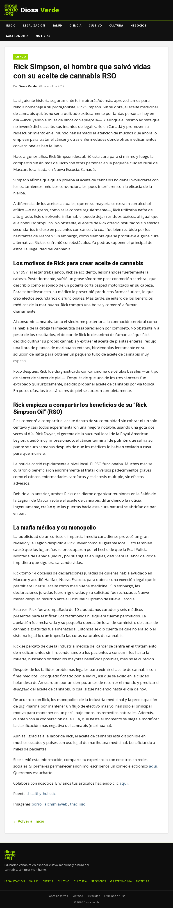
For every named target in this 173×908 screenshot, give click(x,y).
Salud (57, 25)
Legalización (34, 25)
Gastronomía (17, 36)
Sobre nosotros (58, 896)
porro (37, 804)
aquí (153, 766)
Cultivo (95, 25)
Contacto (77, 896)
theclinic (77, 804)
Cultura (116, 25)
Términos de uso (114, 896)
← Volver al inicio (28, 821)
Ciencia (75, 25)
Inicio (11, 25)
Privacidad (93, 896)
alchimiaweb (55, 804)
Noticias (43, 36)
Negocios (138, 25)
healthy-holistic (42, 793)
